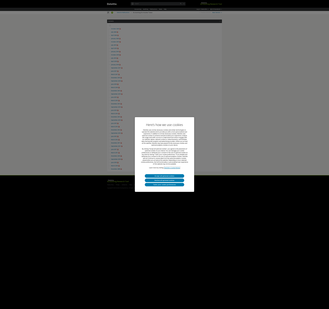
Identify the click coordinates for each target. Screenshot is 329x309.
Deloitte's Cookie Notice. (172, 168)
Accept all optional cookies (164, 176)
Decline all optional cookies (164, 180)
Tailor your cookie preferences (164, 185)
